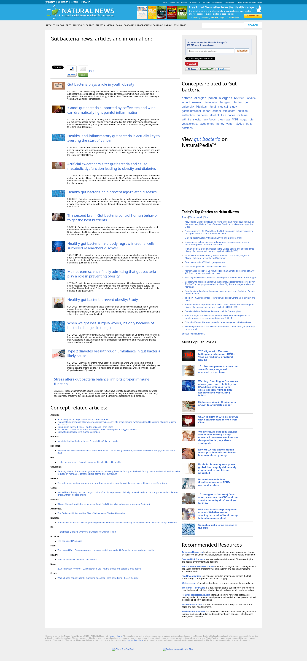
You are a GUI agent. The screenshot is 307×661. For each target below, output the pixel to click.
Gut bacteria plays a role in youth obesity (100, 84)
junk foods (209, 119)
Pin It (91, 71)
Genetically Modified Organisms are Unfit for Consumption (213, 311)
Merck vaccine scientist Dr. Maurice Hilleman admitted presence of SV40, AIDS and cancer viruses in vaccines (220, 272)
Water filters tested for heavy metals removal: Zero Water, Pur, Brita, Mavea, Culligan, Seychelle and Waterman (217, 256)
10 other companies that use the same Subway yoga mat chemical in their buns (218, 369)
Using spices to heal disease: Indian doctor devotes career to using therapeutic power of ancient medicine (217, 243)
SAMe (240, 123)
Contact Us (195, 2)
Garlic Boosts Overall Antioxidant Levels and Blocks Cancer (213, 238)
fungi (213, 106)
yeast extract (190, 123)
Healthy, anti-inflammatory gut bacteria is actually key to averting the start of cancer (113, 138)
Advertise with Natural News (250, 2)
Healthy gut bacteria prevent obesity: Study (102, 299)
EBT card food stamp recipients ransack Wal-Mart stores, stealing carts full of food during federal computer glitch (218, 513)
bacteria (239, 98)
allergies (200, 98)
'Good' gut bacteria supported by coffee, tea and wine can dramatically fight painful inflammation (111, 110)
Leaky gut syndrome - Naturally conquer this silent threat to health (89, 462)
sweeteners (207, 123)
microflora (229, 110)
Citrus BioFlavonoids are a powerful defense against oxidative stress (218, 322)
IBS (223, 115)
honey (220, 123)
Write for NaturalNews (212, 2)
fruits (249, 123)
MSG (235, 119)
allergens (225, 98)
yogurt (230, 123)
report (206, 110)
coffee (231, 115)
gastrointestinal (191, 110)
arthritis (186, 119)
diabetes (202, 115)
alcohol (214, 115)
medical (223, 106)
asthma (187, 98)
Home (164, 2)
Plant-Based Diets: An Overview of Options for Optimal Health (87, 532)
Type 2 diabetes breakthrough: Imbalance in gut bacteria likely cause (113, 353)
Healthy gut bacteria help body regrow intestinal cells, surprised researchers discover (111, 245)
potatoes (187, 127)
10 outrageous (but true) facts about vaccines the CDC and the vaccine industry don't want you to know (218, 498)
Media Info (229, 2)
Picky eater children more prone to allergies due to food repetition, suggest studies (97, 429)
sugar (243, 119)
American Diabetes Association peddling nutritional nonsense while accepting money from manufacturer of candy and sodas (117, 522)
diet (252, 119)
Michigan (202, 106)
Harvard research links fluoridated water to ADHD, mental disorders (214, 482)
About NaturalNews (178, 2)
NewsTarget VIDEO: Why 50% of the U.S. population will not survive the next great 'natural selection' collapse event (219, 232)
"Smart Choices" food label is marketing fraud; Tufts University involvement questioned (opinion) (104, 504)
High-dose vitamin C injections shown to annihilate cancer (217, 403)
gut (247, 102)
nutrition (243, 110)
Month (199, 217)
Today (185, 217)
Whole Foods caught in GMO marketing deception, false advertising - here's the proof (98, 578)
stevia (197, 119)
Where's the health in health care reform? (77, 559)
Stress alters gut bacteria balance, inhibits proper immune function (101, 381)
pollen (212, 98)
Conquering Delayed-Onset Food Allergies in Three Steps (85, 427)
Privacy (112, 636)
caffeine (242, 115)
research (197, 102)
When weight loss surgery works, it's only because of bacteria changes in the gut (110, 325)
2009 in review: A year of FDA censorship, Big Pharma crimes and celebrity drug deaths (99, 569)
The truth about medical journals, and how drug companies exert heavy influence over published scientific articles (112, 483)
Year (206, 217)
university (188, 106)
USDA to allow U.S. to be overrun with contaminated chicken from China (218, 419)
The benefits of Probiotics (70, 541)
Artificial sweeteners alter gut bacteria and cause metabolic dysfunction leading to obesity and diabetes (111, 166)
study (233, 106)
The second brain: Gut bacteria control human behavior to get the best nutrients (112, 217)
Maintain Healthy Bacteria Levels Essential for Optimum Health (88, 441)
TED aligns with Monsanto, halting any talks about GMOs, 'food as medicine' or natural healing (216, 355)
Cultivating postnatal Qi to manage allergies (79, 432)
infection (237, 102)
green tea (224, 119)
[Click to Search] (253, 25)
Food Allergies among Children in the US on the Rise (83, 419)
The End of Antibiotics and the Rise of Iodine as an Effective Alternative (91, 513)
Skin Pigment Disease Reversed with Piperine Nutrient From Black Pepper (221, 277)
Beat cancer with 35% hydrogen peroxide (205, 262)
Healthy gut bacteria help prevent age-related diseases (112, 192)
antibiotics (188, 115)
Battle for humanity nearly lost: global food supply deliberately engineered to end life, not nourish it (217, 468)
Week (192, 217)
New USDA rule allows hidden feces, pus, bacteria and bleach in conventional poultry (217, 452)
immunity (211, 102)
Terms (120, 636)
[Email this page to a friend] (83, 76)
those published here (134, 640)
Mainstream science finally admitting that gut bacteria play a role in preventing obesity (111, 274)
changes (224, 102)
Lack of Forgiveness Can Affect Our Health (205, 266)
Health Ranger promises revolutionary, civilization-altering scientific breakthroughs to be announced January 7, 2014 (217, 316)
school (216, 110)
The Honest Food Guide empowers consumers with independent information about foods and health (106, 550)
